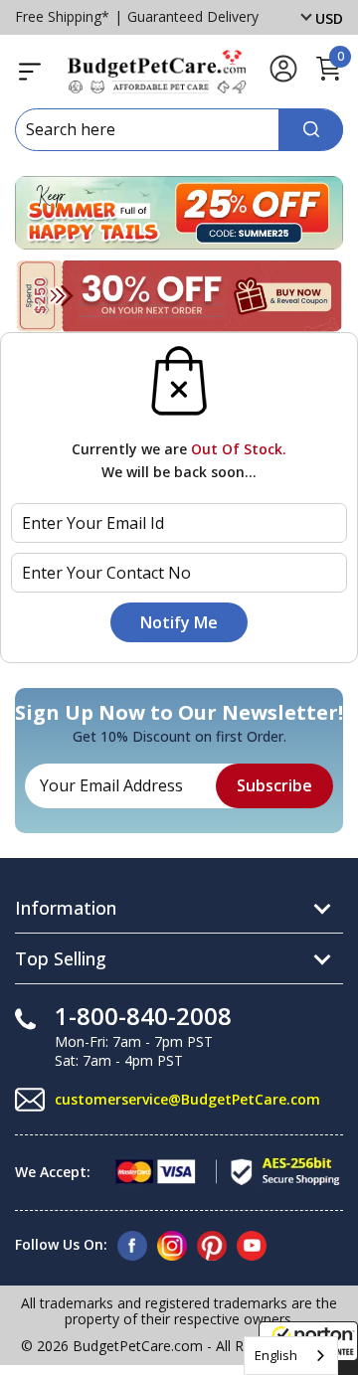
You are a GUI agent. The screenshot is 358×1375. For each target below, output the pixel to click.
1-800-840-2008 (143, 1015)
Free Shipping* (62, 16)
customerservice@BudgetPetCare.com (187, 1099)
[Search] (310, 129)
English (276, 1355)
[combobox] (291, 1355)
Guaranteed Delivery (193, 16)
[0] (328, 78)
